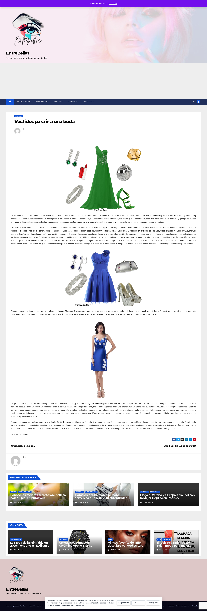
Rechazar (138, 603)
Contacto (88, 102)
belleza (14, 492)
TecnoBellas (154, 492)
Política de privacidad (166, 606)
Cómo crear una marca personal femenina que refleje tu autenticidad (101, 496)
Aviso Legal (196, 606)
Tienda (72, 102)
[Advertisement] (103, 81)
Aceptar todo (123, 603)
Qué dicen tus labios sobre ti (179, 446)
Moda (110, 539)
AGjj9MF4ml (17, 550)
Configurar (153, 603)
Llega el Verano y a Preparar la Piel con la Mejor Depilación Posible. (167, 496)
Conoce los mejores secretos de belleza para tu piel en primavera (38, 496)
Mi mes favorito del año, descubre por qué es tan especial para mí (125, 545)
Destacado (19, 116)
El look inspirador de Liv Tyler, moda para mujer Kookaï (173, 545)
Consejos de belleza (24, 446)
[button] (194, 102)
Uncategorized (16, 539)
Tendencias (42, 102)
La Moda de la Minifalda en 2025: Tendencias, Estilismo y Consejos (29, 545)
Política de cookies (183, 606)
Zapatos (58, 102)
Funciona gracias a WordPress (17, 606)
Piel (29, 492)
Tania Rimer (17, 502)
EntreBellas (17, 53)
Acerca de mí (24, 102)
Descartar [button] (113, 4)
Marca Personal (91, 492)
